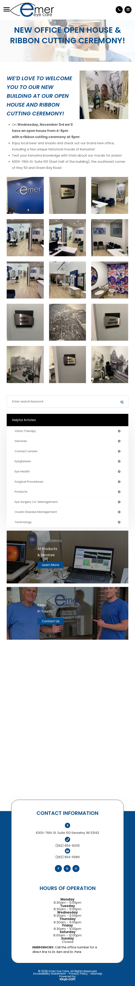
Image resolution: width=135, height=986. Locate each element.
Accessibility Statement (49, 974)
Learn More (50, 565)
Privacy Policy (78, 974)
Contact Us (51, 621)
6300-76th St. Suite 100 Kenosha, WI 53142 (67, 833)
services (21, 441)
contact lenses (26, 451)
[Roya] (67, 979)
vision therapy (25, 431)
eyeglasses (23, 461)
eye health (22, 471)
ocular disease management (36, 512)
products (21, 491)
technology (23, 522)
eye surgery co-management (36, 502)
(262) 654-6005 (67, 845)
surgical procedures (29, 481)
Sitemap (96, 974)
